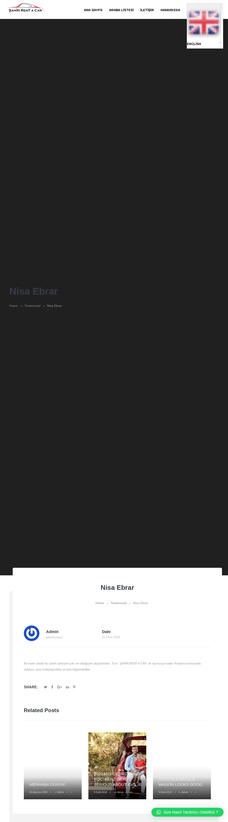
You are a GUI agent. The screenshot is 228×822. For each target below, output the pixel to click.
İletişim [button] (147, 10)
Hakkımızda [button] (170, 10)
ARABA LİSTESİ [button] (121, 10)
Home (13, 305)
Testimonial (32, 305)
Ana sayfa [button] (93, 10)
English (194, 44)
